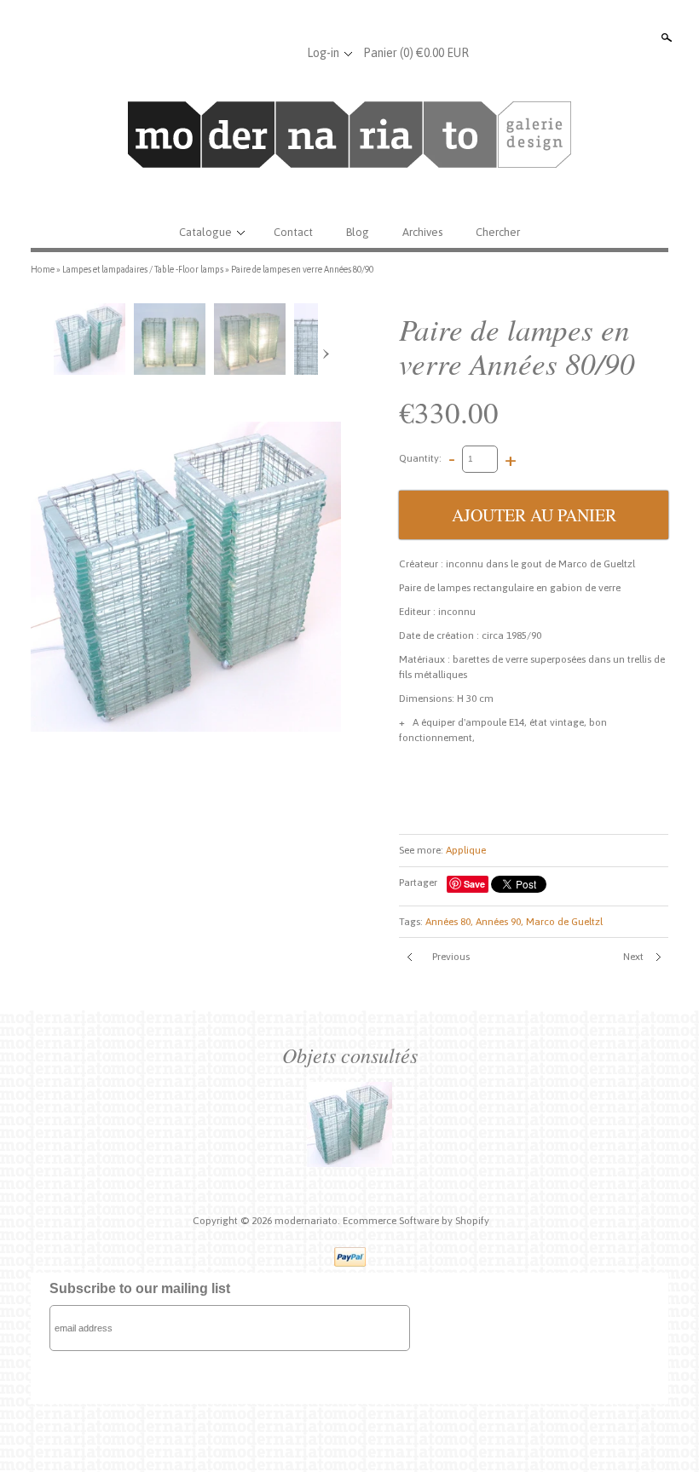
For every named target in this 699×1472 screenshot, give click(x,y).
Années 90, (499, 922)
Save (474, 883)
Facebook (226, 53)
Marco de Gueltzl (564, 922)
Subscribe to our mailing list (139, 1288)
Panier (416, 53)
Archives (422, 232)
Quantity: (420, 458)
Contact (293, 232)
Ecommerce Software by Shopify (416, 1221)
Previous (451, 957)
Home (43, 269)
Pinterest (282, 53)
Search (664, 37)
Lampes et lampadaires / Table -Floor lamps (142, 269)
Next (633, 957)
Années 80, (449, 922)
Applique (466, 850)
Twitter (254, 53)
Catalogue (205, 232)
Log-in (323, 53)
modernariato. (308, 1221)
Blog (357, 232)
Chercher (498, 232)
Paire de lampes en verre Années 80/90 (302, 269)
